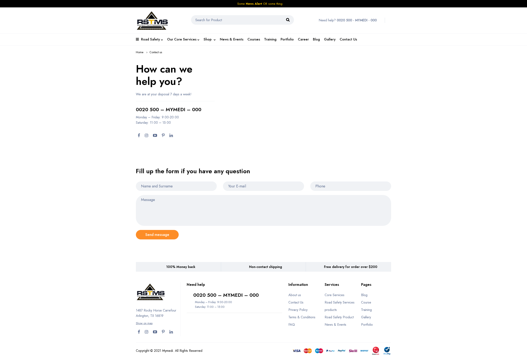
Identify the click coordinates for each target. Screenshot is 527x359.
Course (366, 302)
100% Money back (180, 266)
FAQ (291, 324)
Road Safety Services (339, 302)
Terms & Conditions (301, 317)
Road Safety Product (339, 317)
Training (270, 39)
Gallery (330, 39)
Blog (316, 39)
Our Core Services (181, 39)
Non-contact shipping (265, 266)
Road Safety (150, 39)
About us (294, 295)
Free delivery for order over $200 (350, 266)
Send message (157, 234)
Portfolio (287, 39)
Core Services (334, 295)
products (331, 309)
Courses (253, 39)
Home (139, 52)
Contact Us (348, 39)
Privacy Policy (298, 309)
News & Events (231, 39)
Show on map (144, 323)
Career (303, 39)
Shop (208, 39)
